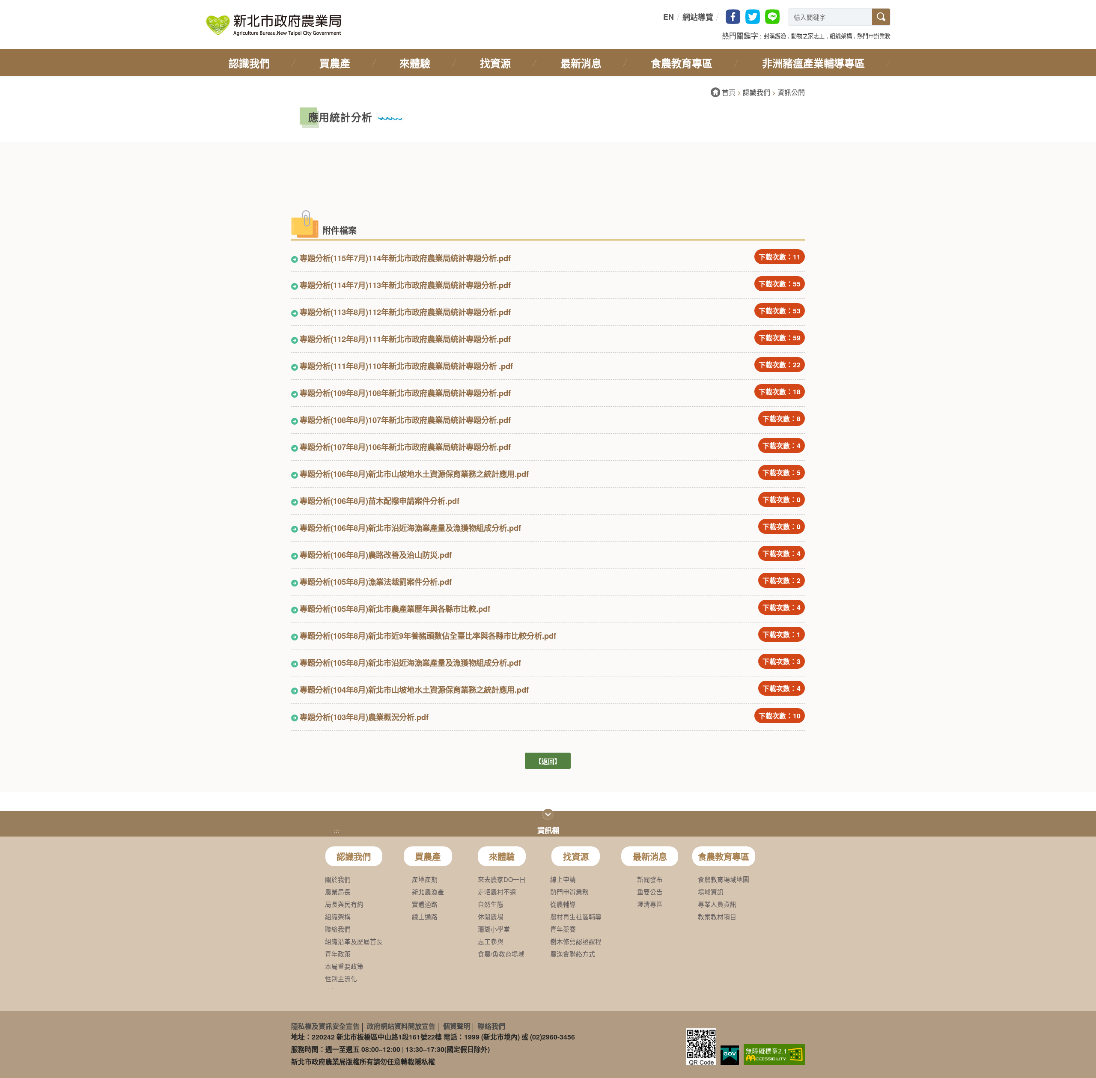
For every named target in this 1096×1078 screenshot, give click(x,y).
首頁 (729, 92)
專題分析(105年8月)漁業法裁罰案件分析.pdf (376, 581)
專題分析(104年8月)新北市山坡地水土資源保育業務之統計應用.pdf (414, 689)
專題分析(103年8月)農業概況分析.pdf (364, 717)
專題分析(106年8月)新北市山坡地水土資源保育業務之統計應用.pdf (414, 473)
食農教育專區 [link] (681, 63)
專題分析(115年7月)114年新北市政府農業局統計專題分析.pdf (405, 258)
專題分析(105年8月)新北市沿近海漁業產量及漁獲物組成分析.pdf (410, 662)
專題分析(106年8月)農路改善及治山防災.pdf (376, 554)
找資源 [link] (495, 63)
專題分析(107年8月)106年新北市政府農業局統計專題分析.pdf (405, 447)
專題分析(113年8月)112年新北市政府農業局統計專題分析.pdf (405, 312)
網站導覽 (697, 17)
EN (668, 16)
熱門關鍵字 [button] (740, 35)
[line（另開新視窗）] (772, 16)
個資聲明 (457, 1026)
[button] (775, 35)
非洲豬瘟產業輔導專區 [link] (813, 63)
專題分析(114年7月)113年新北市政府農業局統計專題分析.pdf (405, 285)
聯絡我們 (491, 1026)
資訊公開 (791, 92)
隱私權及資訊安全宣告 (325, 1026)
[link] (774, 1053)
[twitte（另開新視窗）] (753, 16)
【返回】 (548, 761)
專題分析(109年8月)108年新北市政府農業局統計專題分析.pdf (405, 393)
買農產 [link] (334, 63)
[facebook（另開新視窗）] (733, 16)
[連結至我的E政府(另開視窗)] (730, 1055)
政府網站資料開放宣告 (401, 1026)
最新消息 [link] (581, 63)
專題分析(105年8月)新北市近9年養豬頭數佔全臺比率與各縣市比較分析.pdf (428, 635)
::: (661, 16)
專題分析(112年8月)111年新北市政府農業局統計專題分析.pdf (405, 339)
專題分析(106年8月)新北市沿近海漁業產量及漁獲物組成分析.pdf (410, 527)
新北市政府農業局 (273, 25)
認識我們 (756, 92)
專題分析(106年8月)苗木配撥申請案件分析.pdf (379, 500)
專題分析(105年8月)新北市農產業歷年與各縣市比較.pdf (395, 608)
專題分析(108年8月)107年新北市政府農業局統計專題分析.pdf (405, 420)
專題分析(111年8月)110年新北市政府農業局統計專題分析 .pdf (406, 366)
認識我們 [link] (249, 63)
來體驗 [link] (414, 63)
